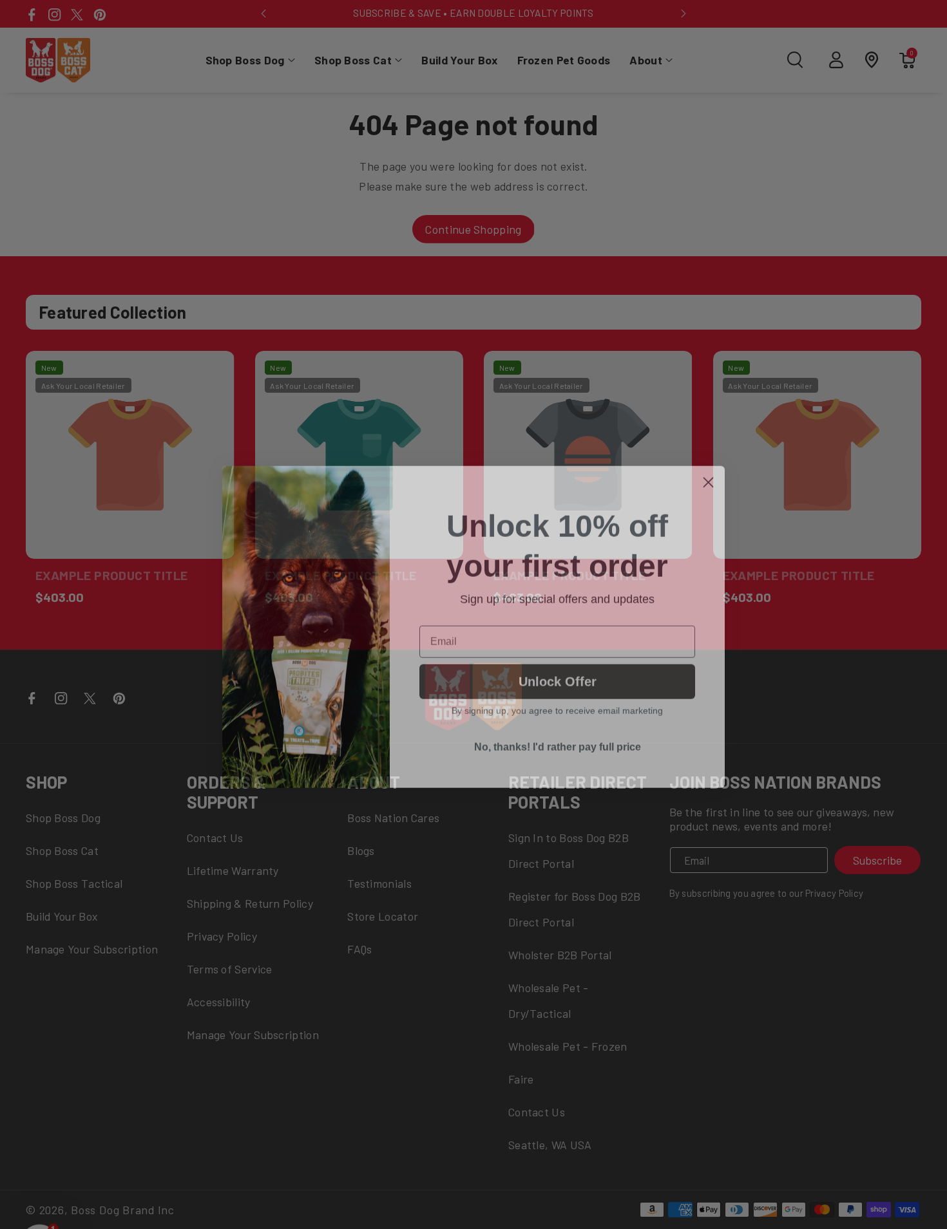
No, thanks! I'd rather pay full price (557, 734)
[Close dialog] (708, 470)
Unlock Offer (558, 669)
